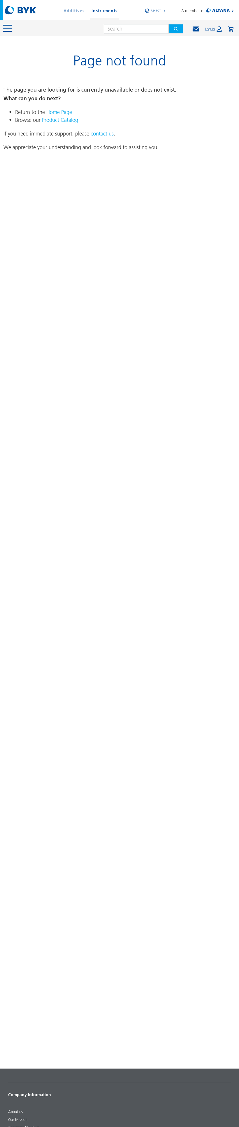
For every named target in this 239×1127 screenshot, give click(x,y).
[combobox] (134, 28)
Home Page (59, 112)
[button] (213, 29)
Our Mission (17, 1119)
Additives (74, 11)
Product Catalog (60, 120)
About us (15, 1111)
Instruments (104, 11)
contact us (102, 133)
